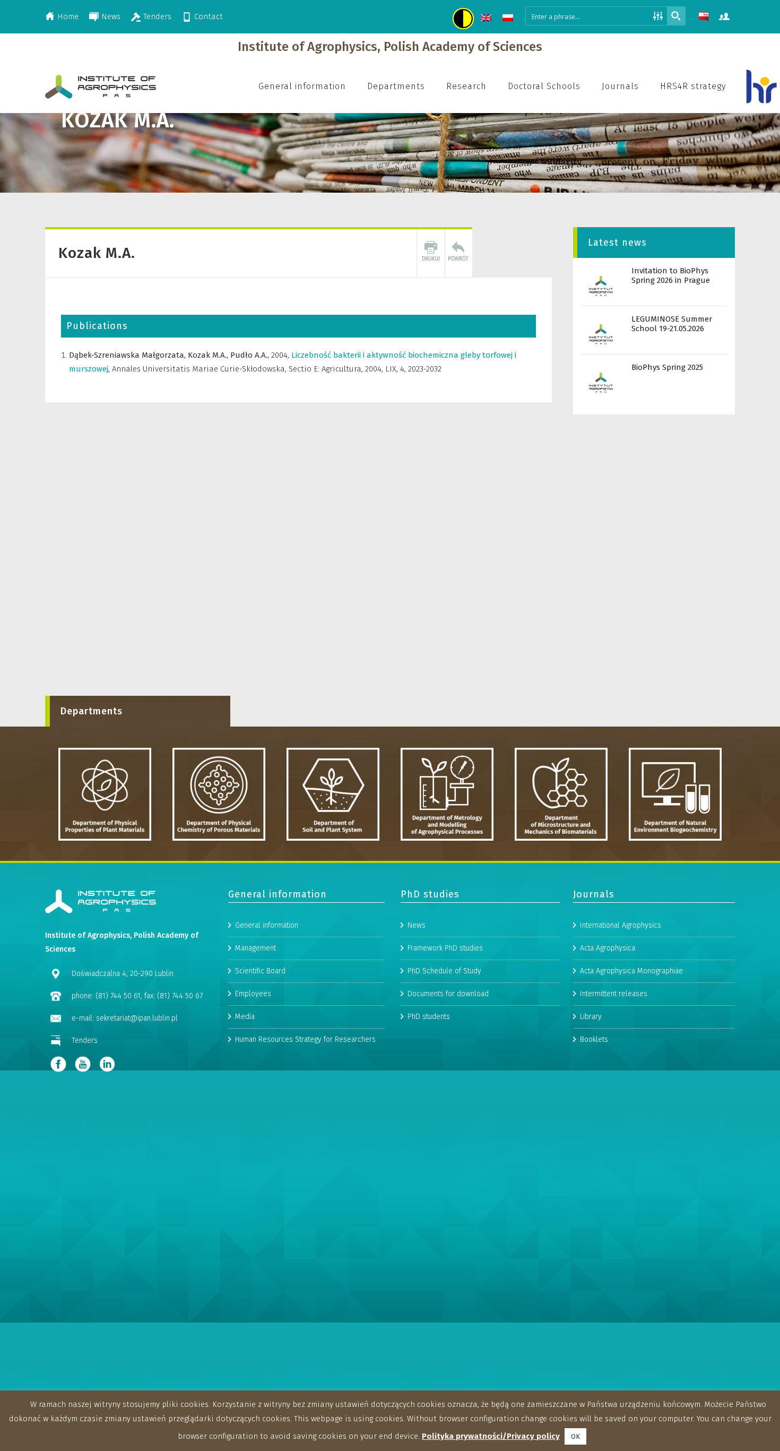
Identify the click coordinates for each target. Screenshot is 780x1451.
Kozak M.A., (209, 355)
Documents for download (448, 993)
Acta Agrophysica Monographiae (631, 970)
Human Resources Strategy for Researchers (305, 1039)
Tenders (157, 16)
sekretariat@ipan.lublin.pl (137, 1018)
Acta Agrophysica (607, 948)
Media (245, 1016)
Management (255, 948)
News (110, 16)
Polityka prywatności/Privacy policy (491, 1436)
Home (68, 16)
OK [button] (575, 1436)
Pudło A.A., (250, 355)
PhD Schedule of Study (444, 970)
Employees (253, 993)
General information (266, 925)
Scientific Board (260, 970)
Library (591, 1016)
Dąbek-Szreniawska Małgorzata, (128, 355)
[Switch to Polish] (509, 19)
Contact (208, 16)
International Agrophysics (620, 925)
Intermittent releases (613, 993)
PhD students (429, 1016)
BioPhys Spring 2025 (667, 367)
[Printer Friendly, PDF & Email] (431, 253)
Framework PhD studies (445, 948)
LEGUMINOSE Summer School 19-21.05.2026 (671, 323)
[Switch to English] (487, 19)
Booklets (594, 1039)
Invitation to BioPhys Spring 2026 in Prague (670, 275)
